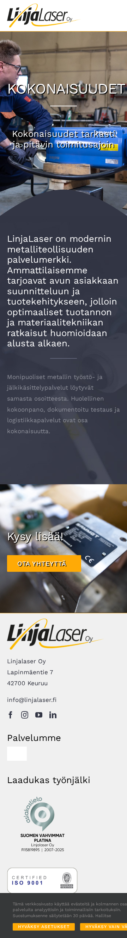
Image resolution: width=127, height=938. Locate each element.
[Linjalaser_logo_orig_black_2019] (44, 6)
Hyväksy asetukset (43, 926)
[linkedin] (52, 715)
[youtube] (38, 715)
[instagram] (24, 715)
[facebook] (10, 715)
